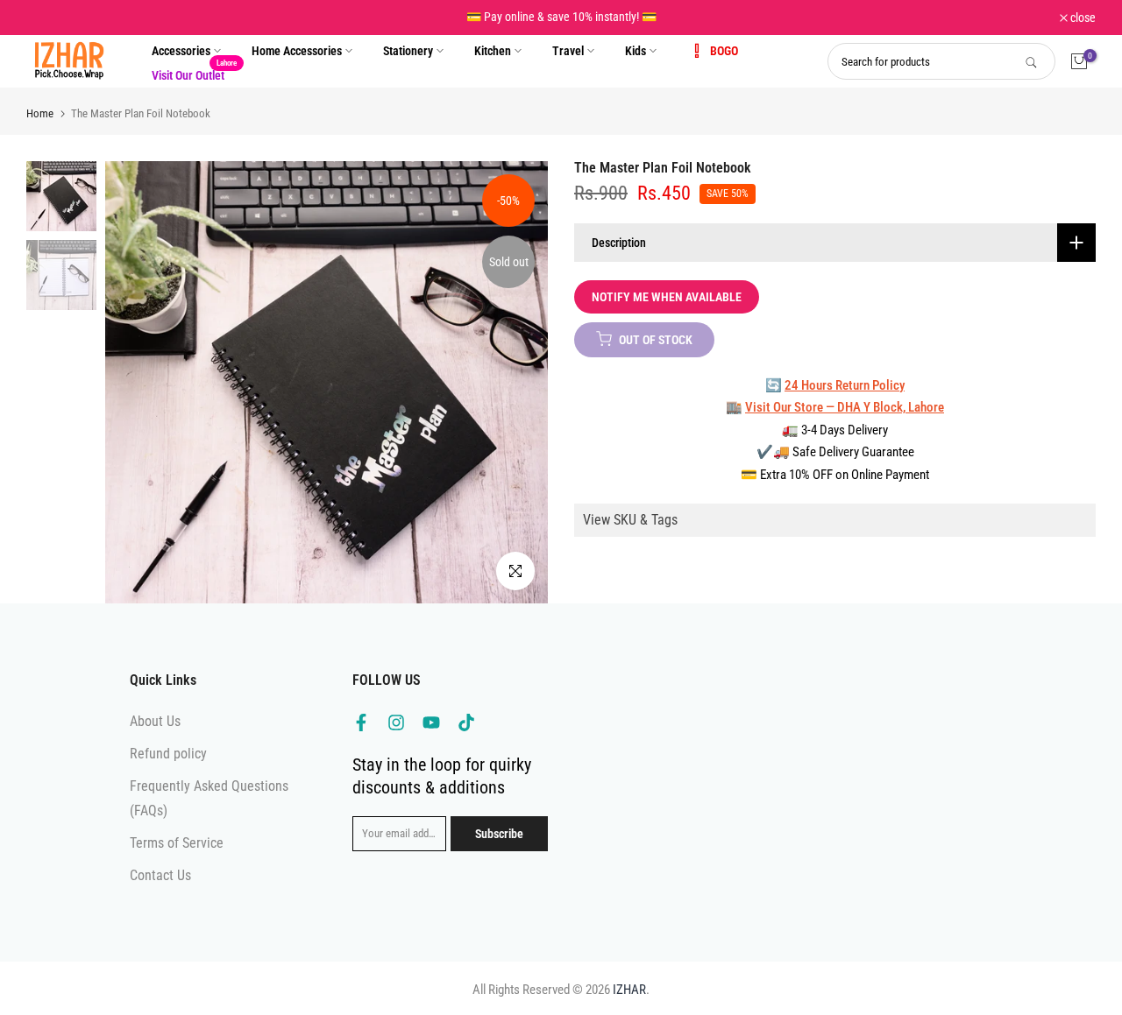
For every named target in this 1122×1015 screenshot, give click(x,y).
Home (39, 113)
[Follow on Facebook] (361, 722)
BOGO (724, 51)
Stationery (408, 51)
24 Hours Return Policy (845, 384)
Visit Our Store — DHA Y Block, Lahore (844, 407)
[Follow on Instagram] (396, 722)
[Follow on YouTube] (431, 722)
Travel (568, 51)
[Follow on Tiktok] (466, 722)
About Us (155, 721)
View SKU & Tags (630, 519)
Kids (635, 51)
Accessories (181, 51)
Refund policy (168, 753)
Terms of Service (177, 843)
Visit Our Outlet (195, 73)
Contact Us (160, 875)
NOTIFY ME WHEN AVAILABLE (667, 296)
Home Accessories (297, 51)
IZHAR (629, 989)
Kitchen (492, 51)
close (48, 17)
